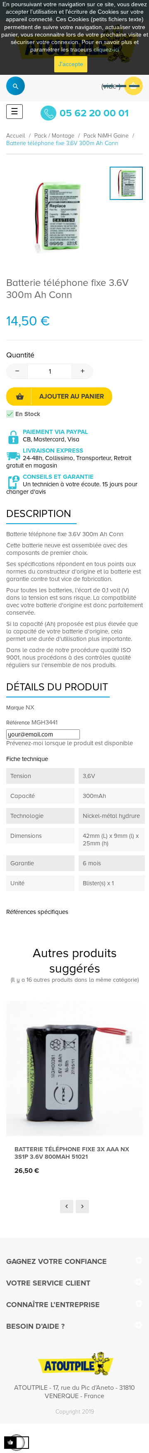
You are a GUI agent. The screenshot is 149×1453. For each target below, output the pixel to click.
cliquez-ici (106, 49)
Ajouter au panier (71, 396)
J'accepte (70, 64)
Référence (18, 722)
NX (30, 707)
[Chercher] (15, 85)
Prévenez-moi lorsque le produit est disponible (69, 743)
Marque (15, 707)
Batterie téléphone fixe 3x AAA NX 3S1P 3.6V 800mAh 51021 (71, 1152)
